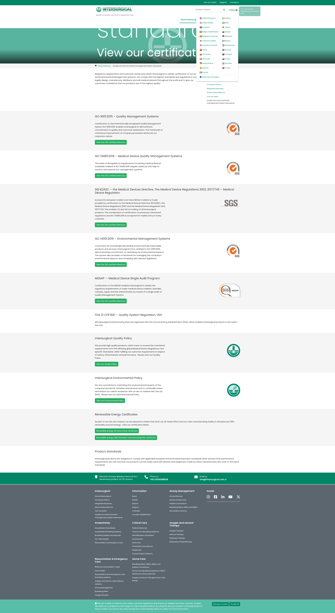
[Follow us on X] (238, 497)
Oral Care (136, 542)
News (134, 496)
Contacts (234, 2)
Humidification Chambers (143, 535)
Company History (214, 84)
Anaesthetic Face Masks (105, 528)
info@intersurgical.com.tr (213, 479)
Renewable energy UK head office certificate (116, 431)
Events (135, 500)
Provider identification (141, 514)
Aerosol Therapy (176, 534)
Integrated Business (215, 88)
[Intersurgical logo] (114, 9)
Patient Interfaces (139, 528)
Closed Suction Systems (142, 553)
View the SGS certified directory (110, 142)
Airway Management (104, 587)
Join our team (210, 2)
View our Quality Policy (106, 364)
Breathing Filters (101, 591)
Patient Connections (178, 503)
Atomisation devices (178, 511)
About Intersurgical (190, 19)
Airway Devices (175, 496)
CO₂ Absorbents (102, 539)
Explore (135, 503)
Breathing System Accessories (108, 535)
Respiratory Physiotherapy (180, 541)
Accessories (137, 539)
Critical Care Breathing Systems (145, 531)
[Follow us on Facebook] (215, 497)
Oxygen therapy (101, 595)
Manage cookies (220, 604)
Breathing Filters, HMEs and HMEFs (183, 507)
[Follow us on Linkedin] (222, 497)
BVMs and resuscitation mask (107, 567)
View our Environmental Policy (110, 400)
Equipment (136, 550)
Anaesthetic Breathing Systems (108, 531)
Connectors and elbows (142, 546)
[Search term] (223, 9)
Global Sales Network (216, 92)
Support (223, 2)
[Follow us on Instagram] (208, 497)
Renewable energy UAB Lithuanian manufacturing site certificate (126, 437)
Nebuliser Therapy (177, 538)
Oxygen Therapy (176, 531)
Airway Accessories (177, 500)
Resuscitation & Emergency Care (109, 542)
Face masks (100, 570)
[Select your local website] (236, 10)
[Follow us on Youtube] (230, 497)
